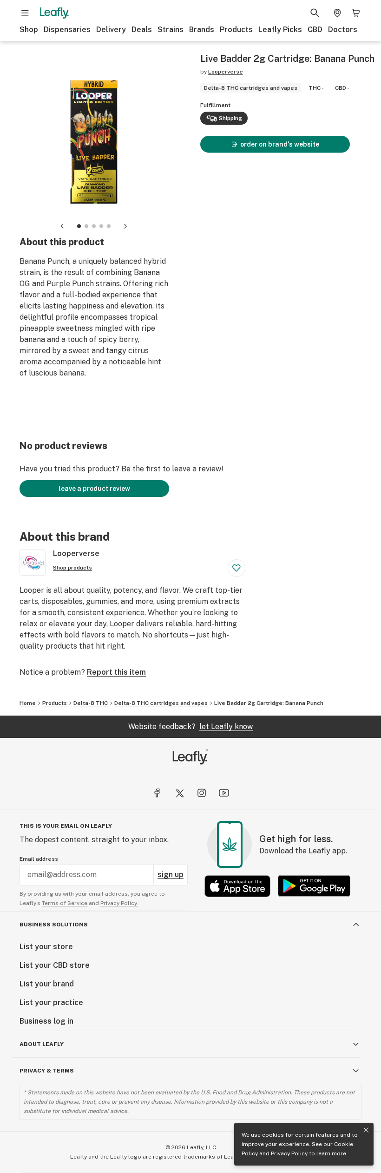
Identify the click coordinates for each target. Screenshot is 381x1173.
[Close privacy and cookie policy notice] (366, 1130)
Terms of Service (64, 903)
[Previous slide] (62, 226)
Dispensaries (67, 29)
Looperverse (225, 71)
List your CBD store (55, 965)
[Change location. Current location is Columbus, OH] (337, 13)
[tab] (79, 226)
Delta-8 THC (90, 703)
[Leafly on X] (179, 792)
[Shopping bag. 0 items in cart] (355, 13)
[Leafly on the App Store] (237, 886)
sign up (171, 874)
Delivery (111, 29)
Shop (29, 29)
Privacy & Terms (47, 1070)
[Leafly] (54, 13)
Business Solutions (54, 924)
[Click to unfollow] (236, 568)
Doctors (342, 29)
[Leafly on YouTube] (224, 792)
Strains (171, 29)
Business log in (46, 1021)
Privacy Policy (289, 1153)
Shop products (72, 567)
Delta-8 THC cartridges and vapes (161, 703)
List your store (46, 946)
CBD (315, 29)
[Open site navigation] (25, 13)
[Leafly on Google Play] (314, 886)
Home (28, 703)
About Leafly (42, 1044)
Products (236, 29)
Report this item (116, 672)
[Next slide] (125, 226)
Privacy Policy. (119, 903)
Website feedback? (190, 726)
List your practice (51, 1002)
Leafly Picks (280, 29)
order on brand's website (279, 144)
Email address (39, 859)
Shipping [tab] (230, 118)
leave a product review (94, 488)
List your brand (47, 983)
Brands (201, 29)
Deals (141, 29)
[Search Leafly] (315, 13)
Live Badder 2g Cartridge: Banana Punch (268, 703)
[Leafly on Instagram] (201, 792)
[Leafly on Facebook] (157, 793)
